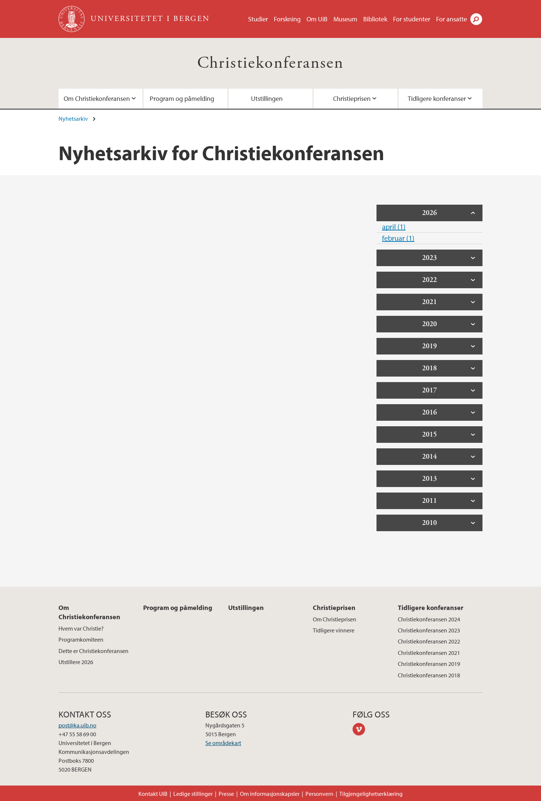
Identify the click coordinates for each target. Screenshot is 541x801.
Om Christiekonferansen (97, 98)
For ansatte (451, 19)
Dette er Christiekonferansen (93, 650)
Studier (258, 19)
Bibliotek (375, 19)
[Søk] (476, 19)
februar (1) (398, 238)
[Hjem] (72, 19)
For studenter (411, 19)
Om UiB (317, 19)
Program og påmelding (182, 98)
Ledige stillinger (193, 793)
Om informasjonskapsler (270, 793)
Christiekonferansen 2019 (429, 663)
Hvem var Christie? (81, 628)
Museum (345, 19)
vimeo (361, 730)
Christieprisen (352, 98)
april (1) (394, 226)
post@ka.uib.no (77, 725)
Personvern (319, 793)
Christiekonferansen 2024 (429, 619)
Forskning (287, 19)
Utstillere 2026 (76, 662)
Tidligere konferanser (437, 98)
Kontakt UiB (152, 793)
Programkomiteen (81, 639)
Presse (226, 793)
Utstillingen (267, 98)
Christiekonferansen (270, 63)
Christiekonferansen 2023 (429, 630)
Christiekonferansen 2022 (429, 641)
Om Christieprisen (334, 619)
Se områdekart (223, 743)
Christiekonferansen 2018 (429, 675)
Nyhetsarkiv (73, 118)
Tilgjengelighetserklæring (371, 793)
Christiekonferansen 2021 (429, 652)
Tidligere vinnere (333, 630)
